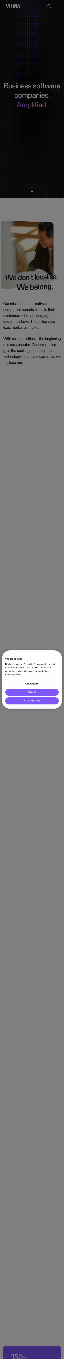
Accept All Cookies (32, 701)
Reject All (32, 692)
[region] (32, 679)
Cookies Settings (32, 683)
